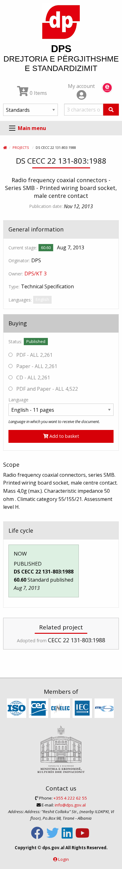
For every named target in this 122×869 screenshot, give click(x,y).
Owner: (15, 274)
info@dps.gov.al (70, 805)
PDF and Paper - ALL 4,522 (46, 388)
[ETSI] (104, 708)
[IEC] (83, 708)
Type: (13, 287)
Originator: (19, 260)
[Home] (5, 147)
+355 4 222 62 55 (70, 798)
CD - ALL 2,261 (32, 377)
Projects (21, 147)
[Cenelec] (61, 708)
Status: (15, 342)
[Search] (111, 110)
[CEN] (39, 708)
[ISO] (17, 708)
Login (63, 859)
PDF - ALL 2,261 (34, 354)
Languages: (20, 300)
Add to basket (63, 436)
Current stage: (22, 248)
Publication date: (46, 206)
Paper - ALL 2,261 (36, 366)
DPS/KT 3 (35, 273)
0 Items (37, 93)
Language (18, 400)
